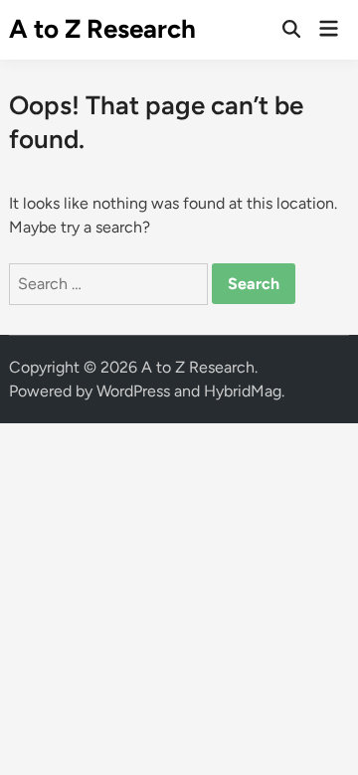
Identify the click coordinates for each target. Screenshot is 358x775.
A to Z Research (102, 29)
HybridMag (242, 391)
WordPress (133, 391)
